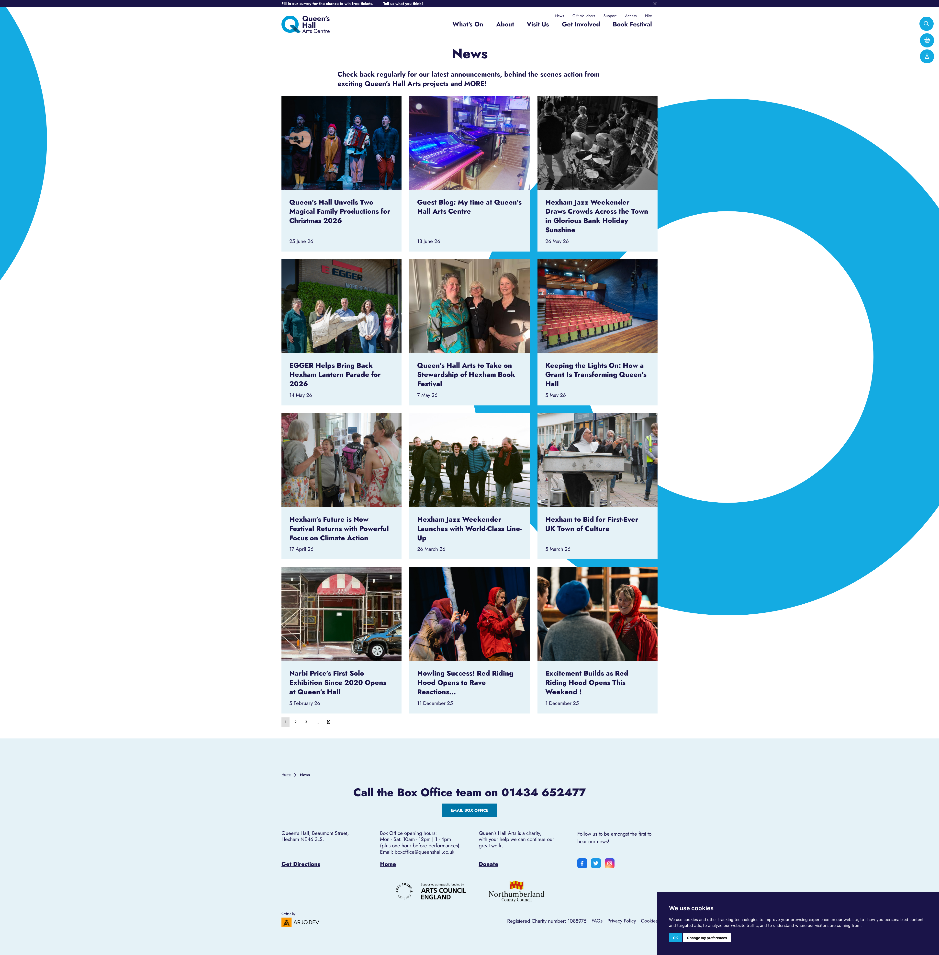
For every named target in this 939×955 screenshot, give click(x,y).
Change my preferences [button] (707, 938)
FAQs (597, 920)
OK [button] (675, 938)
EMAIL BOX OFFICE (469, 810)
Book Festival (632, 24)
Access (631, 16)
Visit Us (538, 24)
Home (388, 864)
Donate (488, 864)
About (505, 24)
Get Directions (300, 864)
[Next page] (328, 722)
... (317, 722)
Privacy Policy (621, 920)
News (559, 16)
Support (610, 16)
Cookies (649, 920)
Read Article (341, 103)
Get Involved (581, 24)
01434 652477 (544, 792)
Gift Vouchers (583, 16)
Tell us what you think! (403, 3)
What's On (467, 24)
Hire (648, 16)
